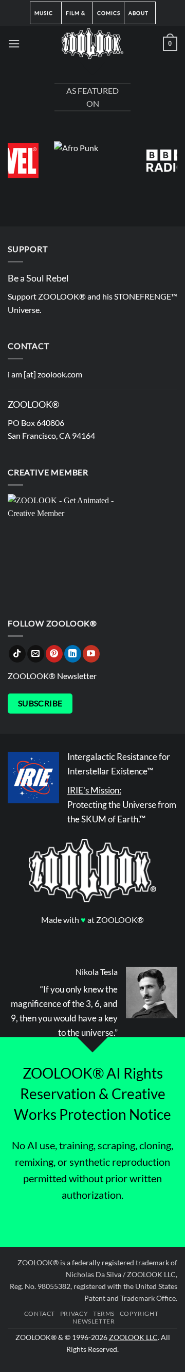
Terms (104, 1313)
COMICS (108, 13)
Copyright (139, 1313)
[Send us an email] (35, 654)
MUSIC (43, 13)
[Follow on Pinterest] (54, 654)
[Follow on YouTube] (91, 654)
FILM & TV (75, 17)
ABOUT (138, 13)
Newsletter (93, 1321)
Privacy (74, 1313)
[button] (14, 43)
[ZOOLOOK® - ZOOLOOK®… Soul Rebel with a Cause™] (92, 44)
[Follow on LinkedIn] (72, 654)
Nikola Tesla (97, 972)
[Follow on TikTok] (17, 654)
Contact (39, 1313)
